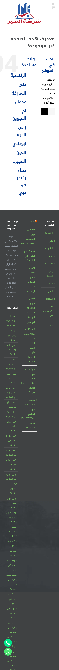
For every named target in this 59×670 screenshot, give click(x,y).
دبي (22, 84)
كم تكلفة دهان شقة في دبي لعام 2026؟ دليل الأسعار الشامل (29, 345)
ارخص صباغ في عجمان (12, 328)
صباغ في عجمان (13, 601)
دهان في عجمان (12, 543)
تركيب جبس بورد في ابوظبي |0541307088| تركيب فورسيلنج (29, 414)
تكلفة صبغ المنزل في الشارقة (29, 256)
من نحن (49, 327)
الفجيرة (19, 161)
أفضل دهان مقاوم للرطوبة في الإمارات (31, 279)
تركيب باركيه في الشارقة (11, 477)
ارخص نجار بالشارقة (12, 338)
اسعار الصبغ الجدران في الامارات (11, 378)
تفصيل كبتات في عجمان (12, 531)
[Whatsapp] (8, 652)
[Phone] (8, 643)
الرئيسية (18, 75)
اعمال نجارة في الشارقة (11, 414)
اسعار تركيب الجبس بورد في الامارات (11, 392)
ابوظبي (19, 143)
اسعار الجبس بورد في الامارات (11, 364)
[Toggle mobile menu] (53, 4)
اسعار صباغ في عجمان (12, 404)
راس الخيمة (20, 131)
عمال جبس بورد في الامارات (12, 613)
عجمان (20, 102)
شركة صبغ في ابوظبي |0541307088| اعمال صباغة (29, 381)
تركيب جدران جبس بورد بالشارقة (11, 517)
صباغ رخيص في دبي (20, 181)
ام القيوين (19, 114)
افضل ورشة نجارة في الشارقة (11, 464)
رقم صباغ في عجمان (12, 553)
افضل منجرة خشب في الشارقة (11, 440)
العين (21, 152)
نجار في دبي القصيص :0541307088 (29, 236)
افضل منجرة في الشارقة (11, 452)
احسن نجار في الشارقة (11, 318)
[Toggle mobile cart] (53, 7)
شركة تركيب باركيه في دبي (11, 579)
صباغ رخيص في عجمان (12, 591)
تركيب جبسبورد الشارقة (13, 488)
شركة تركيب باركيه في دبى (11, 565)
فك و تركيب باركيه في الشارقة (11, 627)
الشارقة (19, 93)
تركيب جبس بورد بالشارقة (12, 503)
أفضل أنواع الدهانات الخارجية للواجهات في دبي (30, 310)
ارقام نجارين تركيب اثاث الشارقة (11, 349)
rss (32, 221)
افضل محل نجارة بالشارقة (12, 426)
